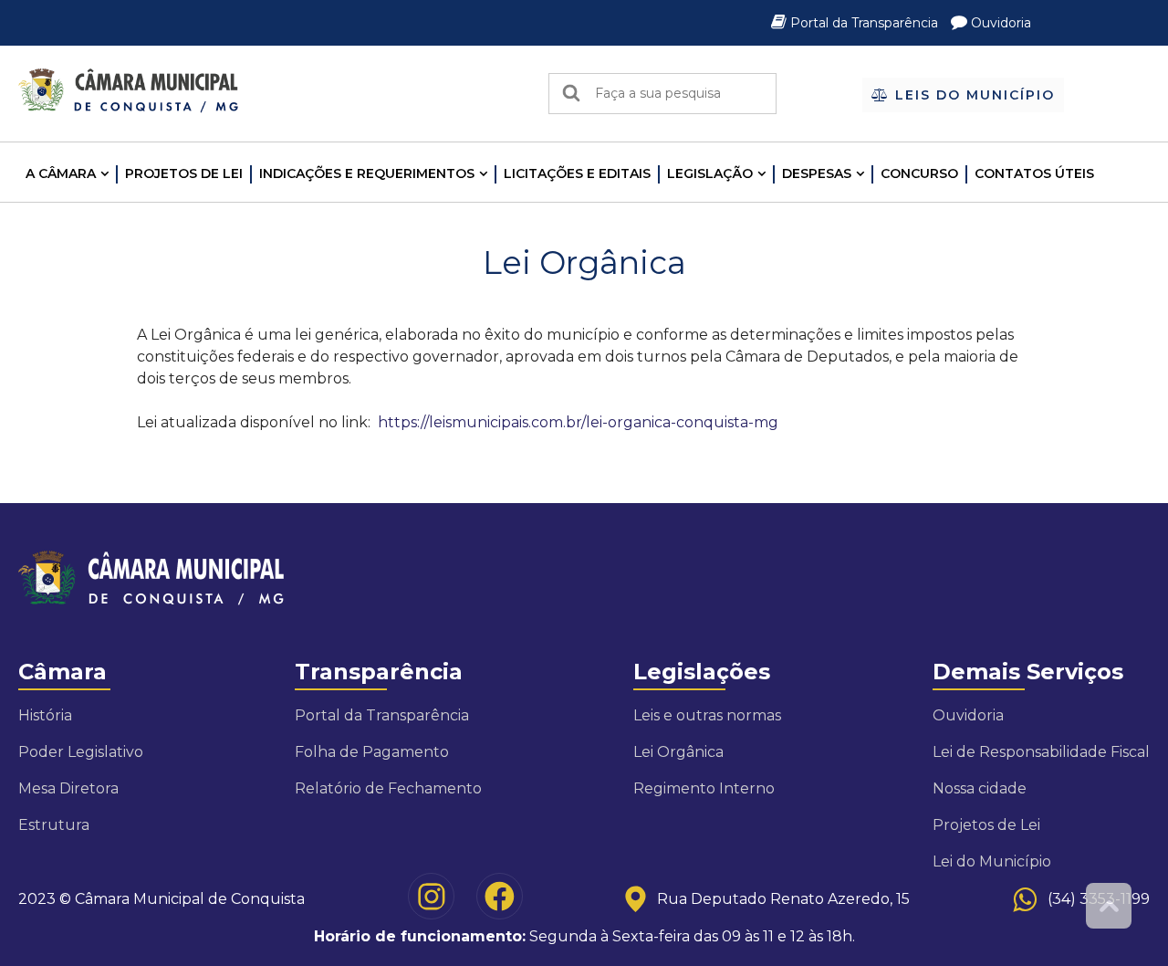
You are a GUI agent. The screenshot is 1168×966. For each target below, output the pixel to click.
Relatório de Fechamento (388, 788)
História (45, 715)
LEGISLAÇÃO (710, 173)
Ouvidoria (999, 23)
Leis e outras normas (707, 715)
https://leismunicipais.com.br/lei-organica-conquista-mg (578, 422)
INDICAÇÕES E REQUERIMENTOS (366, 173)
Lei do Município (992, 861)
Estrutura (53, 825)
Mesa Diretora (68, 788)
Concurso (919, 173)
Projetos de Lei (184, 173)
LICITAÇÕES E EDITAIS (577, 173)
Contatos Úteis (1034, 173)
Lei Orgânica (678, 752)
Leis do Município (972, 95)
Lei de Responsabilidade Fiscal (1041, 752)
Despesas (816, 173)
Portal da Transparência (864, 23)
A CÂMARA (61, 173)
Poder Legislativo (80, 752)
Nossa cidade (980, 788)
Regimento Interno (704, 788)
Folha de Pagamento (372, 752)
